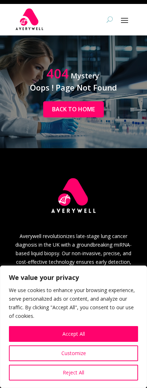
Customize (73, 353)
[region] (73, 327)
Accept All (73, 333)
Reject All (73, 372)
